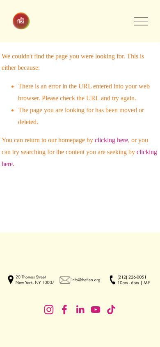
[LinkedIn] (80, 310)
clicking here (111, 139)
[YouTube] (96, 310)
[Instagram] (49, 310)
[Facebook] (64, 310)
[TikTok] (111, 310)
